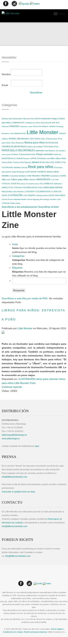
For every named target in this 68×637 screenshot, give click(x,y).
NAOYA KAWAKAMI (43, 119)
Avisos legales (57, 629)
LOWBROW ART (18, 123)
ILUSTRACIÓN (15, 195)
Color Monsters (33, 176)
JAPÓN (33, 158)
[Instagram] (14, 4)
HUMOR (52, 126)
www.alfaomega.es (11, 438)
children (5, 139)
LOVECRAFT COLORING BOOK (37, 191)
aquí (37, 446)
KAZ (52, 162)
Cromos (14, 154)
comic (30, 126)
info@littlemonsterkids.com (14, 477)
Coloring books (42, 195)
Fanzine (26, 158)
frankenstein (17, 119)
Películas (5, 126)
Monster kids (7, 119)
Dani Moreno (50, 151)
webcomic (40, 150)
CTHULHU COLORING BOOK (25, 187)
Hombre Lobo (55, 199)
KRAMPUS (41, 172)
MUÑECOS (48, 184)
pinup (23, 184)
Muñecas (57, 154)
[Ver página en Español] (34, 577)
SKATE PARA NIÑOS (56, 195)
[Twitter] (35, 4)
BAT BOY (56, 123)
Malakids (17, 167)
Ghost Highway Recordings (38, 199)
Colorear (16, 162)
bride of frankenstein (49, 139)
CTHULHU (6, 203)
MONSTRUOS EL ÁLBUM (12, 158)
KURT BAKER (31, 172)
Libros (58, 158)
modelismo (55, 176)
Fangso (54, 118)
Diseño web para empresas (35, 632)
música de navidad (35, 147)
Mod (48, 162)
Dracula (24, 167)
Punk (56, 147)
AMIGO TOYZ (7, 187)
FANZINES (45, 176)
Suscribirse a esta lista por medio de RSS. (25, 298)
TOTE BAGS (48, 147)
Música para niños (34, 142)
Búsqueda (18, 290)
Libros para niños (20, 179)
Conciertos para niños (35, 184)
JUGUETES (15, 184)
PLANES (12, 139)
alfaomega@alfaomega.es (14, 435)
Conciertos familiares (18, 176)
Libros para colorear (52, 187)
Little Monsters (23, 139)
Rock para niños (40, 167)
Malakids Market (20, 199)
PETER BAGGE (51, 143)
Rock (64, 158)
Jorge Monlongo (18, 172)
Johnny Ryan (7, 162)
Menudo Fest (28, 119)
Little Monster (42, 132)
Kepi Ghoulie (46, 123)
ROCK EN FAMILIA (40, 126)
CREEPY (62, 133)
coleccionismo (18, 191)
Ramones (20, 143)
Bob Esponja (26, 162)
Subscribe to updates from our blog (18, 492)
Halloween (58, 184)
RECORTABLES (26, 150)
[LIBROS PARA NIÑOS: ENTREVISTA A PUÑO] (3, 332)
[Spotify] (24, 4)
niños (13, 143)
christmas (23, 126)
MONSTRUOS (43, 179)
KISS (8, 180)
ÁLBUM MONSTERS (27, 154)
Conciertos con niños (46, 158)
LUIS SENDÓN (29, 195)
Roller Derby (15, 203)
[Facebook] (6, 4)
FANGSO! (14, 126)
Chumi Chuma (7, 199)
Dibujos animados (44, 154)
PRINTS (32, 180)
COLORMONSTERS (18, 133)
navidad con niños (32, 123)
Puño (40, 187)
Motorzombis (7, 191)
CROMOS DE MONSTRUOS (14, 146)
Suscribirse (36, 92)
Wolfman (50, 172)
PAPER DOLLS (9, 150)
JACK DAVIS (35, 139)
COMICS (58, 162)
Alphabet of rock (39, 162)
